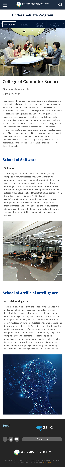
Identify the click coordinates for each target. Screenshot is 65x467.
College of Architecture (24, 25)
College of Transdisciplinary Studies (55, 25)
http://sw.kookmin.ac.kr (17, 89)
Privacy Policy (47, 462)
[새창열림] (5, 439)
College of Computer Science (9, 25)
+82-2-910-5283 (12, 93)
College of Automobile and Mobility (40, 25)
